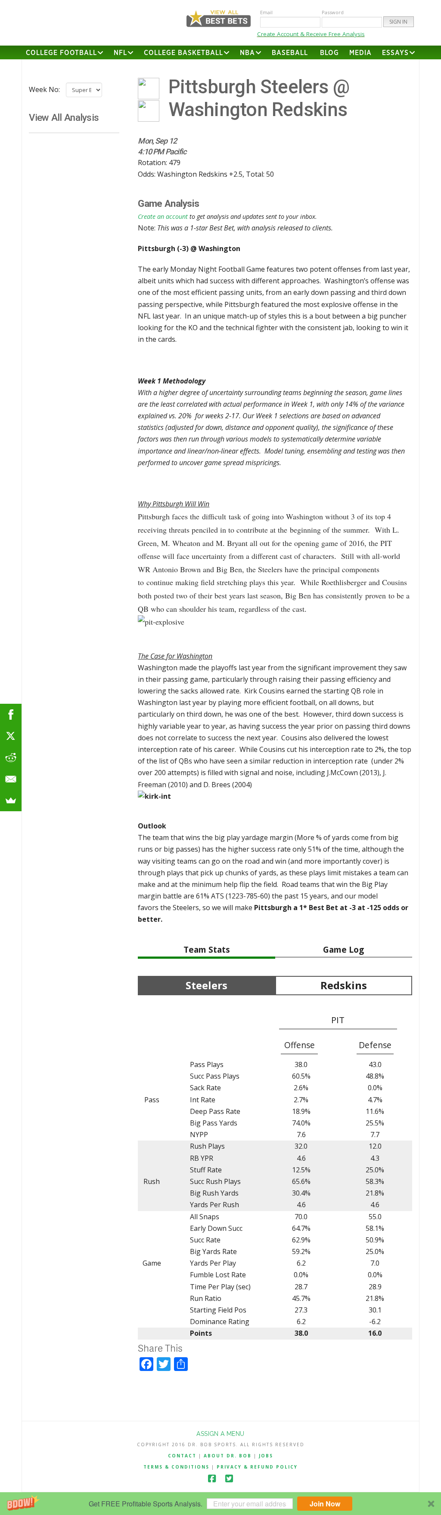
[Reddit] (11, 757)
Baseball (290, 52)
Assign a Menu (220, 1433)
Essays (395, 52)
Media (360, 52)
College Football (61, 52)
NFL (120, 52)
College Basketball (183, 52)
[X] (11, 736)
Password (333, 12)
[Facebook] (212, 1478)
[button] (220, 1503)
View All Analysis (64, 117)
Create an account (163, 216)
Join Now (325, 1504)
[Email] (11, 779)
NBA (247, 52)
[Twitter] (229, 1478)
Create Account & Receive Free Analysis (311, 34)
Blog (329, 52)
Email (266, 12)
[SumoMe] (11, 800)
